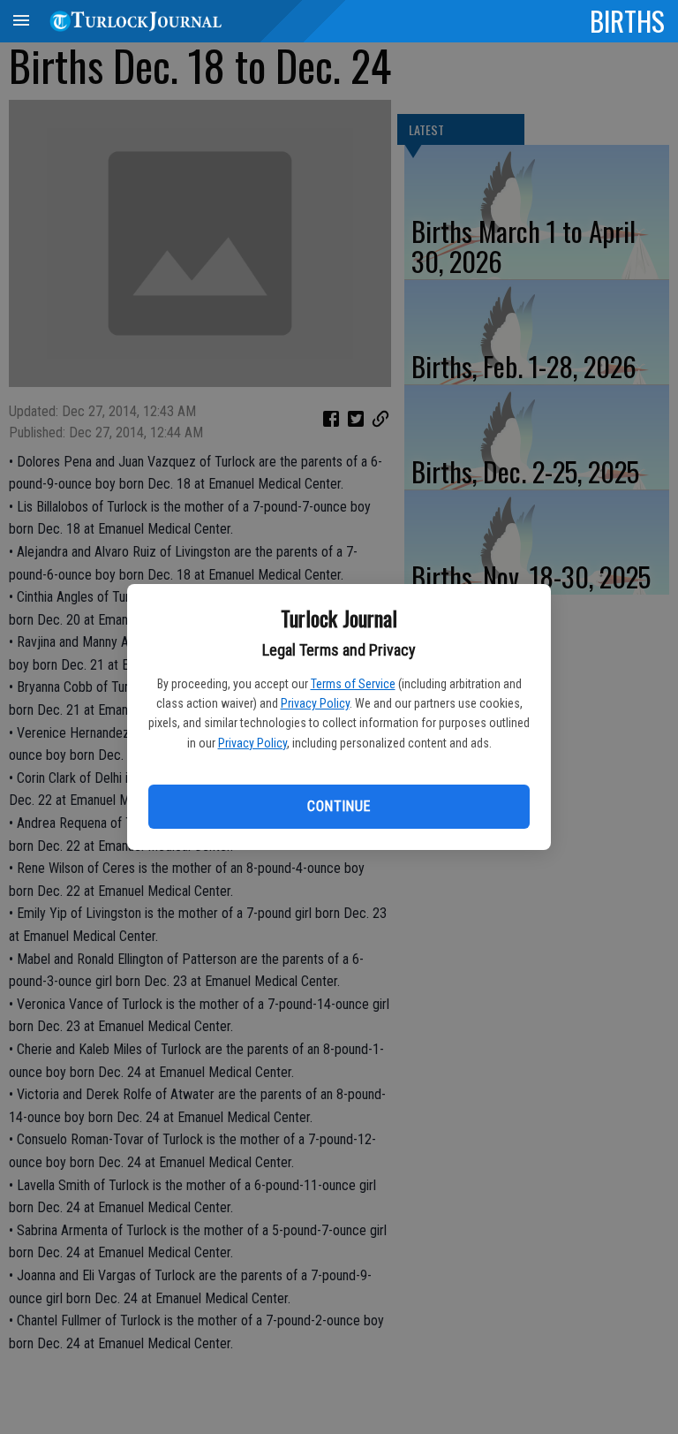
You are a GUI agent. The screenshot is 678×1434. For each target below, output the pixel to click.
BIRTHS (627, 20)
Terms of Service (353, 684)
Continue (338, 806)
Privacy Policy (315, 703)
